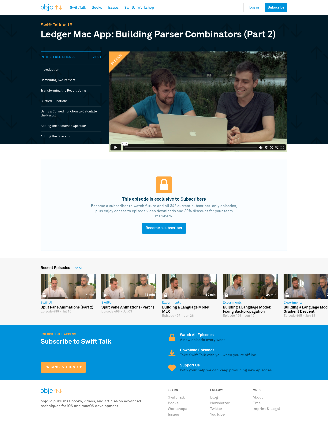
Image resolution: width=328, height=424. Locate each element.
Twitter (216, 409)
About (258, 397)
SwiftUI (46, 302)
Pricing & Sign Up (63, 367)
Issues (173, 414)
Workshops (177, 409)
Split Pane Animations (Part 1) (127, 307)
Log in (254, 7)
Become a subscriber (164, 228)
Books (173, 403)
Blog (214, 397)
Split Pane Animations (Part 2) (67, 307)
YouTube (217, 414)
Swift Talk (51, 25)
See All (78, 268)
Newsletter (220, 403)
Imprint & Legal (266, 409)
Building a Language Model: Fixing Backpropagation (247, 309)
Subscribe (276, 7)
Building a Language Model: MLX (186, 309)
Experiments (171, 302)
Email (258, 403)
